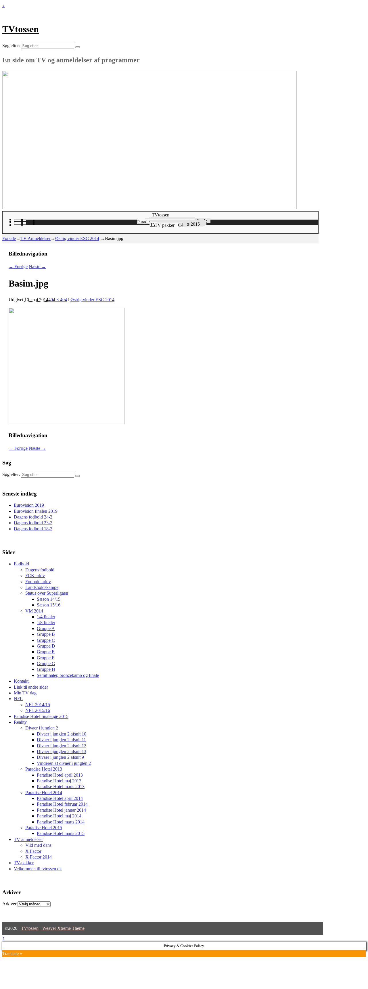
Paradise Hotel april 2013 (60, 775)
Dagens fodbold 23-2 (33, 522)
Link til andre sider (31, 687)
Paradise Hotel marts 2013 (61, 786)
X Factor (33, 851)
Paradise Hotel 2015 (43, 827)
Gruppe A (46, 628)
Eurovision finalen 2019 (35, 511)
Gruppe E (46, 651)
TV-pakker (165, 225)
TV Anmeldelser (35, 238)
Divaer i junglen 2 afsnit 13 (61, 751)
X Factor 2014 (38, 856)
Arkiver (9, 903)
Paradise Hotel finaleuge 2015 (41, 716)
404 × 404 (57, 299)
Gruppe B (46, 634)
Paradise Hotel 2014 (43, 792)
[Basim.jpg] (67, 422)
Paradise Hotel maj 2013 (59, 780)
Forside (9, 238)
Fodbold (21, 563)
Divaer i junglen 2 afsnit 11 (61, 739)
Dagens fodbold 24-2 (33, 516)
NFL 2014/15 (37, 704)
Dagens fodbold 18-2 (33, 528)
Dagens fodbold (39, 569)
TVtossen (20, 29)
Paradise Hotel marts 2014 (61, 821)
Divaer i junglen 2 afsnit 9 (60, 757)
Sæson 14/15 (48, 599)
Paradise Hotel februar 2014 (62, 804)
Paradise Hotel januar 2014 (61, 810)
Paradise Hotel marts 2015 (61, 833)
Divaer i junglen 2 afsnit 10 (61, 733)
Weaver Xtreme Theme (63, 928)
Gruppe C (46, 640)
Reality (20, 722)
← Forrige (18, 266)
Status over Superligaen (46, 593)
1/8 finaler (46, 622)
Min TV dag (25, 692)
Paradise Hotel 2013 (43, 769)
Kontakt (21, 681)
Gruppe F (45, 657)
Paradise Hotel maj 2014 (59, 815)
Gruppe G (46, 663)
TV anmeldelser (28, 839)
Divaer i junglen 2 (41, 727)
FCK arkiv (35, 575)
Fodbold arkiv (38, 581)
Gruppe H (46, 669)
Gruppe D (46, 646)
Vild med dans (38, 845)
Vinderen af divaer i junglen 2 (64, 763)
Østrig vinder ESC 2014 (77, 238)
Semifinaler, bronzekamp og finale (68, 675)
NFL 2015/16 (37, 710)
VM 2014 (34, 610)
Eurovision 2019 (29, 505)
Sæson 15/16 (48, 604)
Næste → (37, 266)
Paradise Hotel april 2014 (60, 798)
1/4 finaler (46, 616)
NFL (18, 698)
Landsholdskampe (41, 587)
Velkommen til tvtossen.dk (38, 868)
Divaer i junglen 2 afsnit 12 (61, 745)
